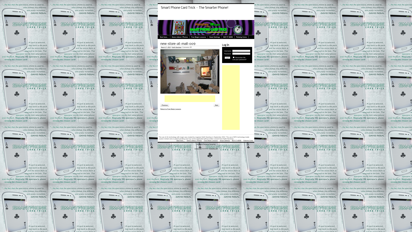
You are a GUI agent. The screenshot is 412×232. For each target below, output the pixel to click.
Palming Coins (211, 17)
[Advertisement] (190, 98)
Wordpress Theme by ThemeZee (206, 144)
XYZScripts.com (213, 148)
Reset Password (220, 13)
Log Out (184, 13)
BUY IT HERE (228, 37)
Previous (165, 105)
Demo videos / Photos (170, 13)
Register (208, 13)
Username (227, 51)
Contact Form (198, 148)
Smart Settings (179, 17)
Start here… (166, 17)
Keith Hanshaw (176, 47)
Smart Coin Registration (238, 13)
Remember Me (240, 57)
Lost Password (196, 13)
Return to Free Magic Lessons (170, 109)
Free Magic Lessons (195, 17)
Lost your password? (239, 59)
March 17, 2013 (166, 47)
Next (216, 105)
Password (227, 54)
